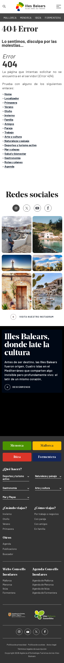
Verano (6, 523)
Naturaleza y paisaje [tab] (46, 476)
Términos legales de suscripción (32, 649)
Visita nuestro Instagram (36, 316)
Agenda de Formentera (44, 592)
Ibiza (5, 588)
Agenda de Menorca (43, 584)
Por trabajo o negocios (46, 513)
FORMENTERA (53, 17)
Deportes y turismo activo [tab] (13, 477)
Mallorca (7, 580)
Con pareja (40, 518)
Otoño (6, 518)
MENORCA (26, 17)
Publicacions (10, 548)
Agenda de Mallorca (42, 580)
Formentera (9, 592)
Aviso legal (51, 644)
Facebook (48, 208)
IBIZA (38, 17)
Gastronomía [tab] (10, 488)
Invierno (7, 513)
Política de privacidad (16, 644)
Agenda (7, 543)
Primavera (8, 528)
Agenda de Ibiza (40, 588)
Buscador (8, 553)
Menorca (7, 584)
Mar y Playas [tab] (9, 497)
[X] (26, 208)
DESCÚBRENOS (21, 387)
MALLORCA (10, 17)
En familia (39, 528)
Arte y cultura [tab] (42, 488)
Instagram (16, 208)
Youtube (37, 208)
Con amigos (40, 523)
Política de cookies (36, 644)
